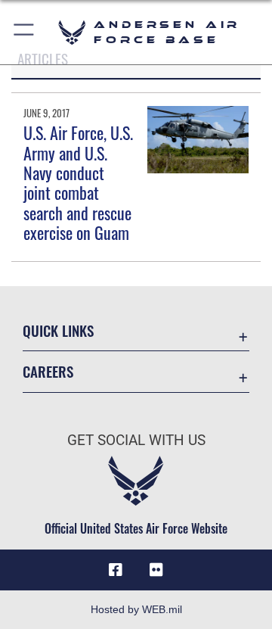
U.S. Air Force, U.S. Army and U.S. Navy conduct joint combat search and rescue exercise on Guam (78, 182)
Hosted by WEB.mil (136, 609)
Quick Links (58, 330)
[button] (24, 32)
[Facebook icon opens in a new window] (115, 570)
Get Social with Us (136, 440)
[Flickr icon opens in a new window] (156, 570)
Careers (48, 371)
